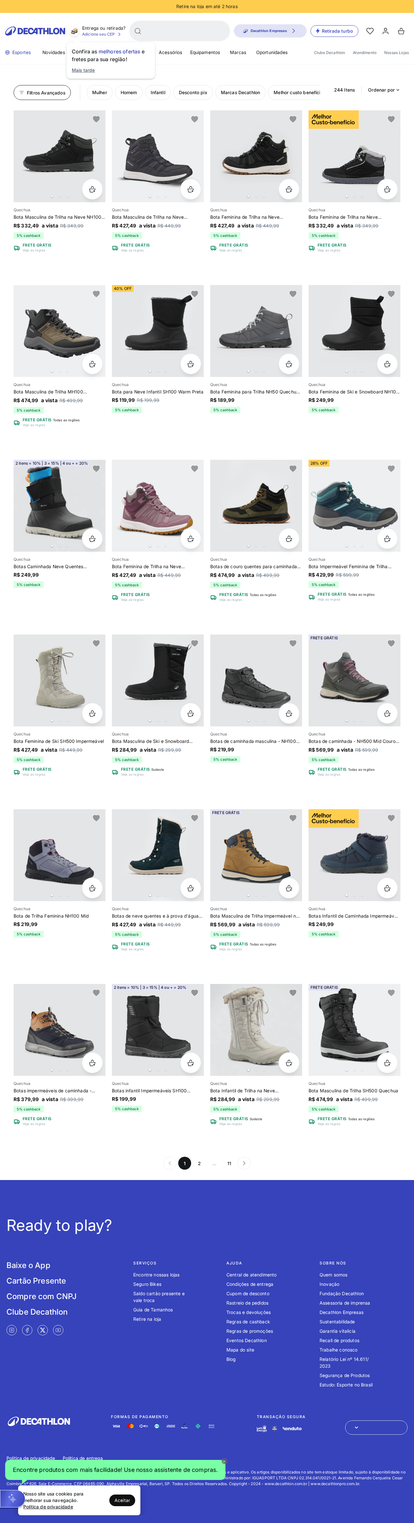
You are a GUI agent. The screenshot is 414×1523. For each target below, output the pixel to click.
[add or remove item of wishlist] (96, 119)
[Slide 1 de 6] (59, 331)
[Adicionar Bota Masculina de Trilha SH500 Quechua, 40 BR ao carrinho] (387, 1062)
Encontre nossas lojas (156, 1274)
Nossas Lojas (396, 52)
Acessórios (170, 52)
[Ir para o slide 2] (59, 196)
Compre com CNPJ (41, 1296)
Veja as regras (34, 250)
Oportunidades (272, 52)
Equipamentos (205, 52)
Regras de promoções (249, 1331)
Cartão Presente (36, 1281)
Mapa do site (240, 1349)
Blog (231, 1359)
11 (229, 1163)
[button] (115, 1471)
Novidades (53, 52)
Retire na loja (147, 1319)
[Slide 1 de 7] (158, 156)
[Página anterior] (169, 1163)
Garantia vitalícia (337, 1331)
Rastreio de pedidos (247, 1303)
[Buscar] (138, 31)
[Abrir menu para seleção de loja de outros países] (376, 1427)
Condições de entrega (249, 1284)
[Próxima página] (244, 1163)
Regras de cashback (248, 1321)
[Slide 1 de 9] (59, 156)
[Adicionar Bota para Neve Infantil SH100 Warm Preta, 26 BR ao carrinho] (190, 363)
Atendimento (364, 52)
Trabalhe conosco (339, 1349)
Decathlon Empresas (342, 1312)
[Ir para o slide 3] (67, 196)
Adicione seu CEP (98, 34)
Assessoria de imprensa (345, 1303)
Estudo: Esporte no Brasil (346, 1384)
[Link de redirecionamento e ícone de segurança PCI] (274, 1428)
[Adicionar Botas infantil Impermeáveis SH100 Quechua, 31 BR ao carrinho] (190, 1062)
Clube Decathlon (329, 52)
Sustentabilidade (337, 1321)
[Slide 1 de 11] (256, 156)
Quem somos (334, 1274)
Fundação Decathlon (342, 1293)
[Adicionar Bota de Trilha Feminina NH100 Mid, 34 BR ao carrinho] (92, 888)
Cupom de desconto (247, 1293)
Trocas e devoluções (248, 1312)
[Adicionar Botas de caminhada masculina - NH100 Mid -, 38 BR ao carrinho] (289, 713)
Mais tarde (83, 70)
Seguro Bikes (147, 1284)
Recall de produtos (339, 1340)
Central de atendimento (251, 1274)
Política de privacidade (30, 1458)
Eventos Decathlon (246, 1340)
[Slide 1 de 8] (354, 156)
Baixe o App (28, 1265)
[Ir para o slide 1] (52, 196)
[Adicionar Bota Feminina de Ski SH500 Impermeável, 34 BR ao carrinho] (92, 713)
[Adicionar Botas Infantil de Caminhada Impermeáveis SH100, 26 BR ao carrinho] (387, 888)
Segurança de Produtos (345, 1375)
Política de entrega (83, 1458)
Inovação (329, 1284)
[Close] (224, 1461)
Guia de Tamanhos (153, 1309)
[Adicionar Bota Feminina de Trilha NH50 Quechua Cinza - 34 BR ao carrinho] (289, 363)
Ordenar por (381, 90)
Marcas (238, 52)
